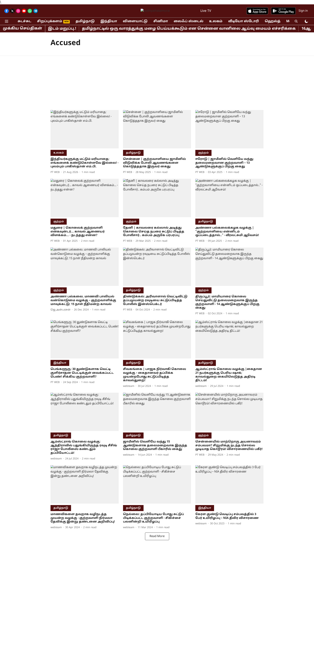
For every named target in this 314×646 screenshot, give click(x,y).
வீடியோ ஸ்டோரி (243, 21)
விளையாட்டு (135, 21)
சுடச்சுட (24, 21)
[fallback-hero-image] (85, 129)
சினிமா (160, 21)
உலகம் (215, 21)
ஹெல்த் (272, 21)
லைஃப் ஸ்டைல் (188, 21)
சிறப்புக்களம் (49, 21)
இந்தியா (108, 21)
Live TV (205, 11)
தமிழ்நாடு (85, 21)
